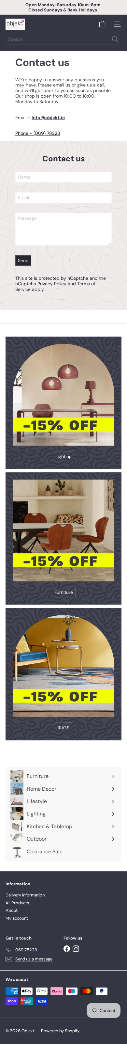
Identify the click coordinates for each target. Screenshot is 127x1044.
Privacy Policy (51, 284)
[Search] (114, 39)
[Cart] (102, 24)
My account (17, 918)
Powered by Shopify (60, 1031)
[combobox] (63, 39)
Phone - (24, 133)
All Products (17, 903)
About (12, 910)
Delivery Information (25, 895)
